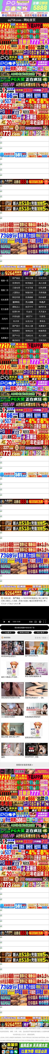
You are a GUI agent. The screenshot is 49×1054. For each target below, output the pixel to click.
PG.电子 (40, 632)
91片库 (16, 321)
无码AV (5, 319)
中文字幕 (29, 288)
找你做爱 (42, 297)
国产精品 (16, 278)
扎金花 (29, 312)
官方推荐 (5, 309)
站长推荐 (5, 300)
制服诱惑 (42, 331)
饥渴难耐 (29, 297)
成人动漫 (42, 283)
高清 (30, 622)
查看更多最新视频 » (24, 765)
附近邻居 (16, 297)
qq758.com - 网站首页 (22, 20)
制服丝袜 (29, 293)
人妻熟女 (16, 293)
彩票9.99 (16, 312)
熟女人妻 (29, 326)
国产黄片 (16, 326)
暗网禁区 (16, 331)
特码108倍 (24, 632)
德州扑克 (42, 307)
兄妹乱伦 (29, 336)
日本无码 (42, 278)
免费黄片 (42, 326)
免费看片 (5, 338)
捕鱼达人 (16, 307)
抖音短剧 (16, 316)
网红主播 (29, 278)
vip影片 (8, 632)
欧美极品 (29, 283)
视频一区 (5, 281)
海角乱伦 (29, 331)
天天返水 (42, 312)
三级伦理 (16, 288)
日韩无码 (42, 340)
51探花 (42, 316)
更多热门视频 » (41, 638)
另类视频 (42, 293)
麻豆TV (29, 316)
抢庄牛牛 (29, 307)
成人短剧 (42, 336)
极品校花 (16, 340)
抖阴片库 (5, 328)
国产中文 (16, 336)
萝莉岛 (42, 321)
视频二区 (5, 290)
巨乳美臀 (42, 288)
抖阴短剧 (29, 340)
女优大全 (29, 321)
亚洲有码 (16, 283)
